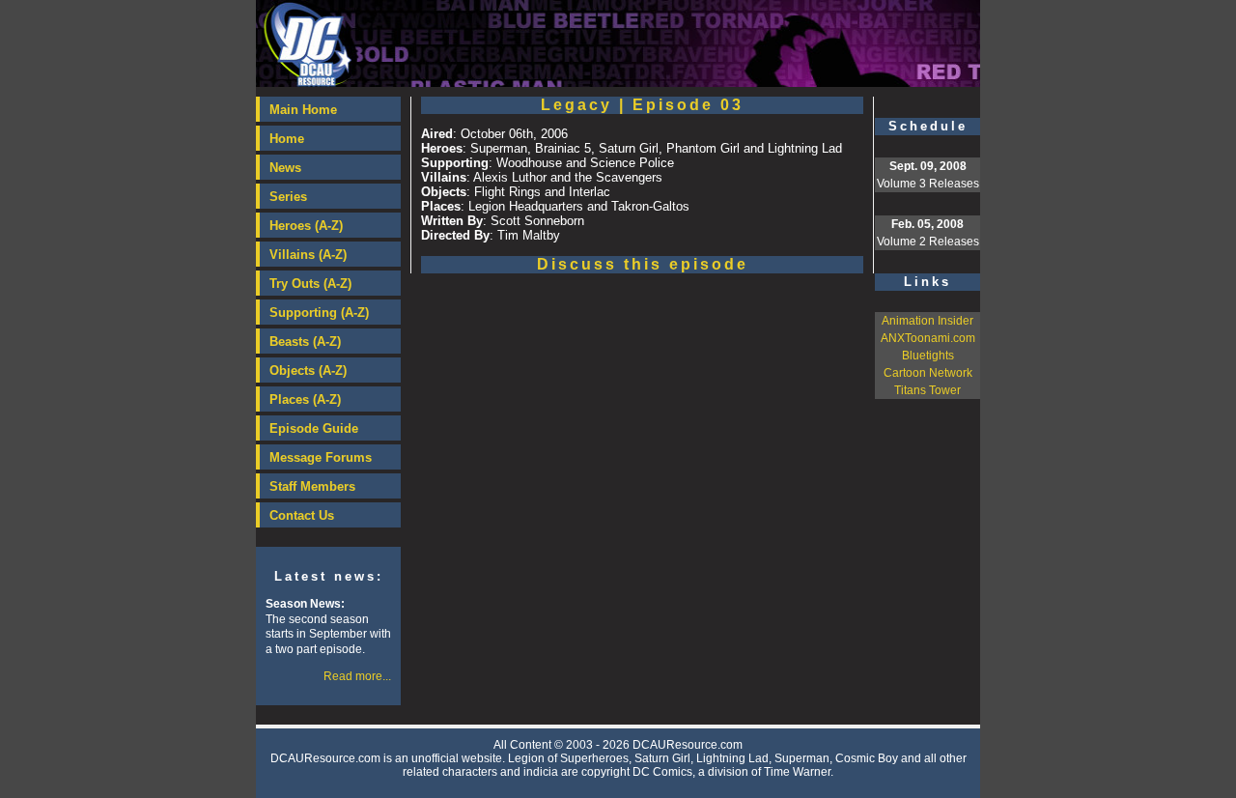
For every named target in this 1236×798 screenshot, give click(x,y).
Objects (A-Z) (308, 370)
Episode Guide (313, 428)
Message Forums (320, 457)
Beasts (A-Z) (305, 341)
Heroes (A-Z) (306, 225)
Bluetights (928, 355)
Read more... (357, 676)
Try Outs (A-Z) (310, 283)
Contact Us (301, 515)
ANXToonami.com (928, 338)
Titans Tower (927, 390)
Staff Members (312, 486)
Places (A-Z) (305, 399)
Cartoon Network (928, 373)
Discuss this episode (642, 264)
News (285, 167)
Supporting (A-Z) (319, 312)
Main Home (303, 109)
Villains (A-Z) (308, 254)
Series (288, 196)
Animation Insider (927, 321)
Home (286, 138)
